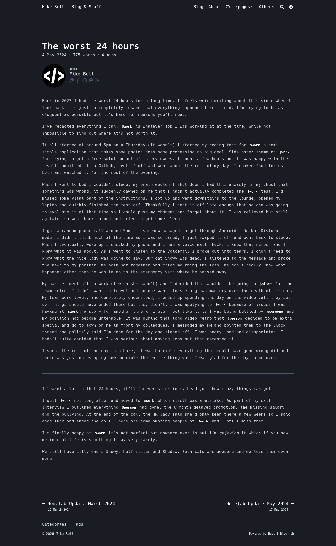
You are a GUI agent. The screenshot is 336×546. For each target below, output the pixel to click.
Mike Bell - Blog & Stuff (71, 6)
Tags (78, 524)
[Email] (72, 80)
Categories (54, 524)
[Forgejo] (78, 80)
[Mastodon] (91, 80)
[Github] (84, 80)
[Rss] (97, 80)
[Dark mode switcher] (291, 7)
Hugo (271, 533)
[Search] (282, 7)
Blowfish (287, 533)
